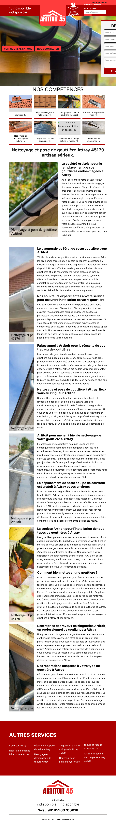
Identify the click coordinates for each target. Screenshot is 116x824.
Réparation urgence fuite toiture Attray (19, 752)
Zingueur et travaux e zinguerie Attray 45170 (69, 749)
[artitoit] (52, 15)
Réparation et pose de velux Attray (44, 747)
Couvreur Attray (17, 745)
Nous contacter (48, 48)
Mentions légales (65, 819)
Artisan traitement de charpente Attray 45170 (95, 757)
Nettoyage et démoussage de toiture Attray (42, 758)
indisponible (21, 8)
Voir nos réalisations (18, 48)
